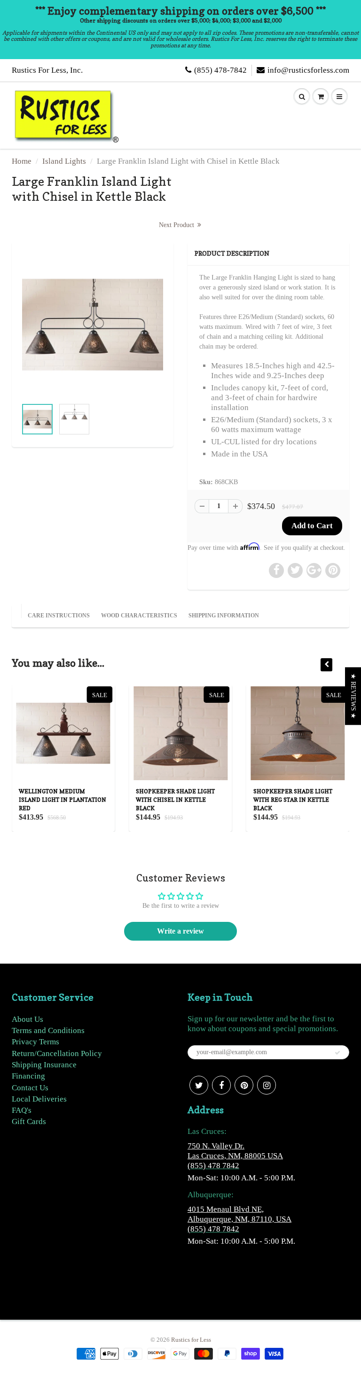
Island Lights (64, 161)
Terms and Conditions (48, 1030)
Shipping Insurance (44, 1064)
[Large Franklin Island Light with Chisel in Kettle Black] (92, 324)
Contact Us (30, 1087)
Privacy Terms (35, 1041)
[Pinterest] (244, 1085)
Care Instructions (59, 615)
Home (21, 161)
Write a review (180, 931)
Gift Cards (29, 1121)
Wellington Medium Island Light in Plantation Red (62, 800)
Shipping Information (223, 615)
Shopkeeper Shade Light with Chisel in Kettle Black (175, 800)
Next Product (177, 224)
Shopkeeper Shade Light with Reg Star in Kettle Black (292, 800)
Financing (28, 1076)
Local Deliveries (39, 1099)
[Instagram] (266, 1085)
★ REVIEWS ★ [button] (353, 696)
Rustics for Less (191, 1339)
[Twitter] (198, 1085)
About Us (27, 1019)
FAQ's (21, 1110)
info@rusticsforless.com (308, 70)
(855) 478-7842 (220, 70)
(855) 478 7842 (213, 1165)
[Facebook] (221, 1085)
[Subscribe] (337, 1052)
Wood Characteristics (139, 615)
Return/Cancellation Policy (57, 1053)
